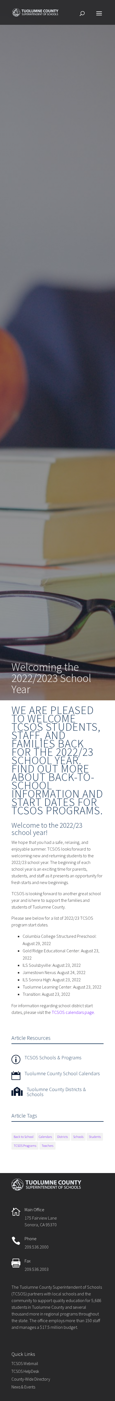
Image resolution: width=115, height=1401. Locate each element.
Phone (31, 1238)
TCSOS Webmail (24, 1363)
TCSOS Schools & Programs (53, 1057)
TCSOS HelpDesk (25, 1371)
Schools (78, 1137)
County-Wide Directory (30, 1379)
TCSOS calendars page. (73, 1012)
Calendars (45, 1137)
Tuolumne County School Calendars (62, 1073)
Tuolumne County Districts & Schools (56, 1092)
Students (95, 1137)
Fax (28, 1261)
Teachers (47, 1145)
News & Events (23, 1387)
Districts (62, 1137)
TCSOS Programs (25, 1145)
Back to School (23, 1137)
